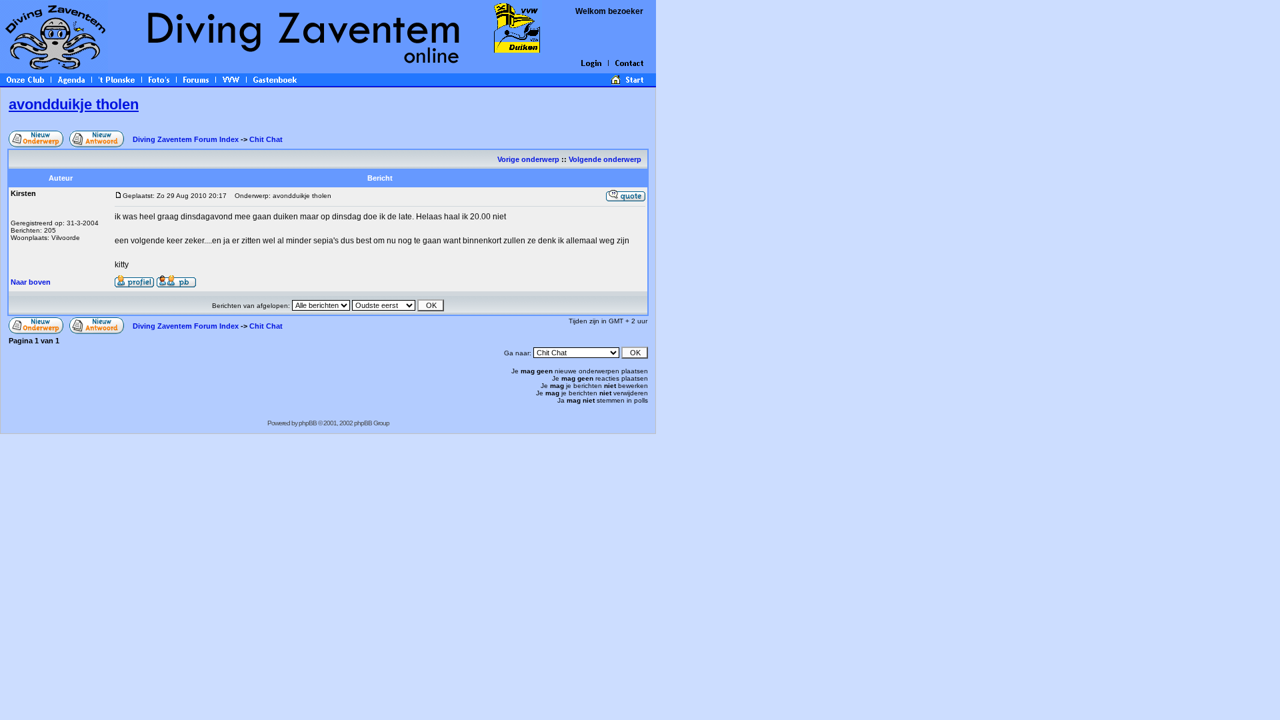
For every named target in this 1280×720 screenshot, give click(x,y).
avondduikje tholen (74, 104)
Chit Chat (266, 139)
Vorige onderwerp (528, 159)
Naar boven (31, 282)
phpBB (308, 423)
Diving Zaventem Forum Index (186, 139)
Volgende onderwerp (606, 159)
